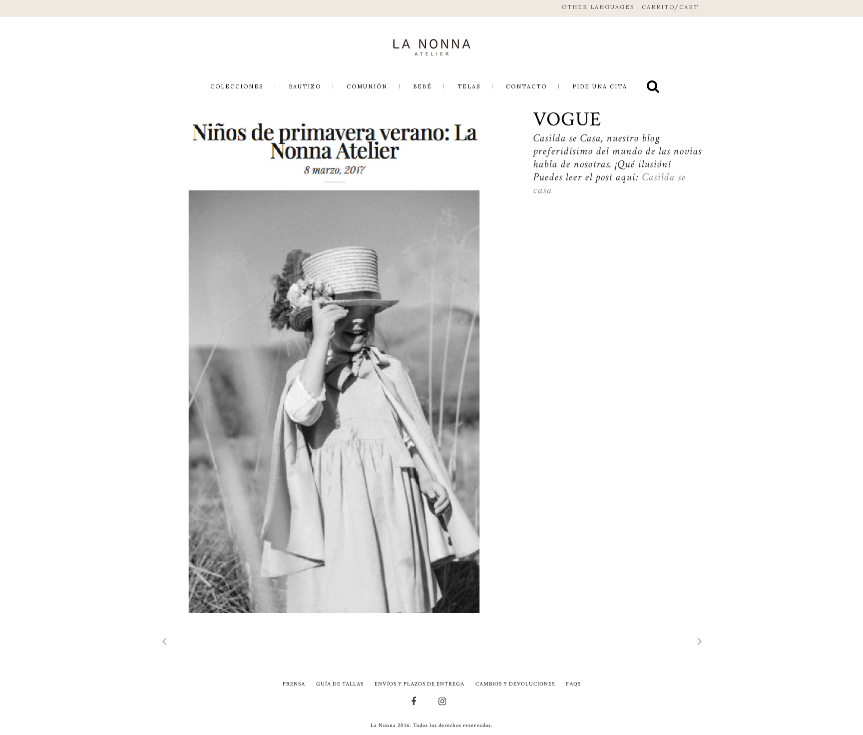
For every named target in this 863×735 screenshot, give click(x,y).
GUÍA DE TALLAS (340, 684)
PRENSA (294, 684)
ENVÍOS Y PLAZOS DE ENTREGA (419, 684)
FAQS (573, 684)
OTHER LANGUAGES (598, 6)
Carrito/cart (670, 6)
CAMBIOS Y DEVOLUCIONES (515, 684)
